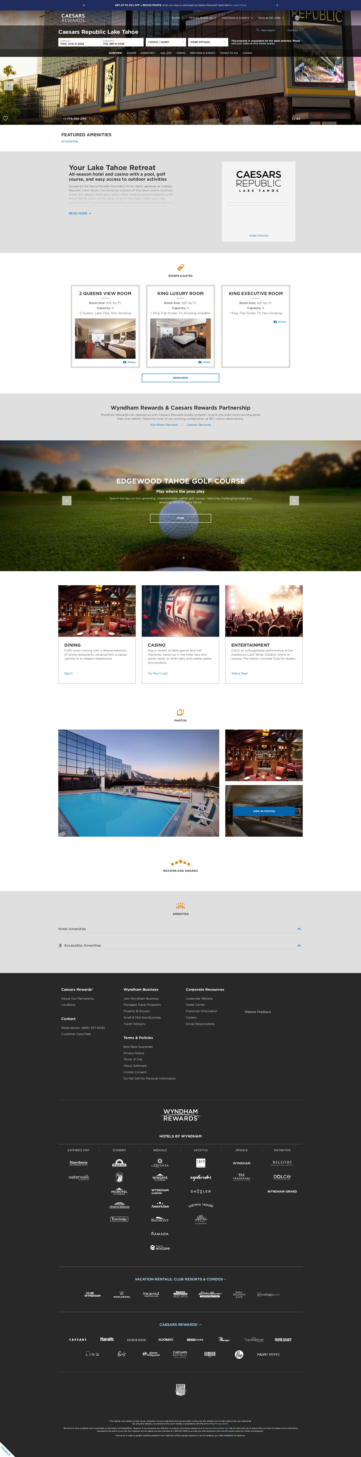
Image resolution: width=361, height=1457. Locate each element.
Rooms (131, 53)
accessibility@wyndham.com (215, 1428)
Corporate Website (199, 998)
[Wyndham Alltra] (201, 1220)
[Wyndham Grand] (282, 1192)
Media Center (195, 1004)
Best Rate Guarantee (138, 1047)
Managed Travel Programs (142, 1004)
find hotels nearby (264, 43)
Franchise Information (201, 1011)
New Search (268, 30)
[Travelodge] (119, 1220)
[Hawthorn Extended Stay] (78, 1164)
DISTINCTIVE (282, 1150)
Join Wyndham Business (141, 998)
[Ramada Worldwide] (160, 1234)
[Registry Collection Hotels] (282, 1164)
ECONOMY (119, 1150)
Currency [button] (292, 30)
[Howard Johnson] (119, 1206)
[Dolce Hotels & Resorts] (282, 1178)
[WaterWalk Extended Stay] (78, 1178)
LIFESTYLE (201, 1150)
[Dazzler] (201, 1192)
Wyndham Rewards (164, 424)
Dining (181, 53)
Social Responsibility (200, 1024)
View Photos (264, 811)
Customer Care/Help (76, 1034)
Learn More (239, 5)
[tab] (177, 558)
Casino (247, 53)
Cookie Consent (135, 1072)
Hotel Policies (258, 235)
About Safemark (135, 1065)
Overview (115, 53)
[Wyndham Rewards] (180, 1115)
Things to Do (229, 53)
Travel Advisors (134, 1024)
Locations (68, 1004)
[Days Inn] (119, 1164)
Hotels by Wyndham (180, 1136)
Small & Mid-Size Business (142, 1017)
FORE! (180, 518)
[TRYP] (201, 1164)
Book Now (180, 377)
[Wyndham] (241, 1164)
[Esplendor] (201, 1178)
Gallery (166, 53)
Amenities (147, 53)
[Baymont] (160, 1220)
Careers (191, 1017)
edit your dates (240, 43)
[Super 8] (119, 1178)
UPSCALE (242, 1150)
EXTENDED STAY (78, 1150)
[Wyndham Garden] (160, 1192)
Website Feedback (258, 1012)
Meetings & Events (202, 53)
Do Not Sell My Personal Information (150, 1078)
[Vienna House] (201, 1206)
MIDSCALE (160, 1150)
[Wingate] (160, 1178)
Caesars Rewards (198, 424)
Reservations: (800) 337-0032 (83, 1028)
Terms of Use (133, 1059)
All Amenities (69, 141)
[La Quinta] (160, 1164)
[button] (83, 5)
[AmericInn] (160, 1206)
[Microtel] (119, 1192)
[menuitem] (177, 18)
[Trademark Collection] (241, 1178)
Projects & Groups (136, 1011)
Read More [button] (79, 213)
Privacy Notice (134, 1053)
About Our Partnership (77, 998)
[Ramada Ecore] (160, 1248)
